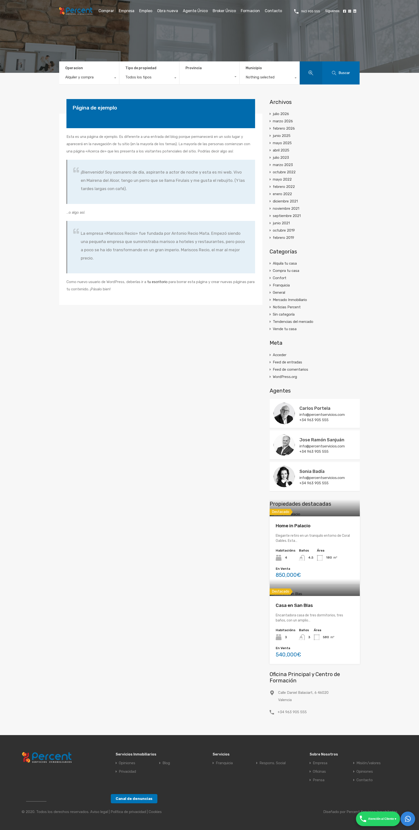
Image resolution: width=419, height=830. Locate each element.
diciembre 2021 (285, 201)
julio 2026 (281, 114)
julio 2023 (281, 157)
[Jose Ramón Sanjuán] (284, 453)
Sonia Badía (312, 471)
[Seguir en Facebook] (344, 11)
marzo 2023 (283, 165)
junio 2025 (281, 136)
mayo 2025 (282, 143)
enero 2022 (282, 194)
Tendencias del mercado (293, 321)
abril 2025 (281, 150)
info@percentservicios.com (322, 414)
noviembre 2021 (286, 208)
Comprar (106, 10)
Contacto (273, 10)
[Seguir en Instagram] (349, 11)
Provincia (193, 68)
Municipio (254, 68)
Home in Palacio (293, 525)
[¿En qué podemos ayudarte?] (408, 819)
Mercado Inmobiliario (290, 300)
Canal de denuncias (134, 798)
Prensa (318, 780)
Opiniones (127, 763)
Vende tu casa (285, 329)
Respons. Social (272, 763)
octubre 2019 (284, 230)
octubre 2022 (284, 172)
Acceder (279, 355)
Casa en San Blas (294, 605)
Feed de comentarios (290, 369)
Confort (279, 278)
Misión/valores (368, 763)
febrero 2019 (283, 237)
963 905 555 (310, 11)
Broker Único (224, 10)
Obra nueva (167, 10)
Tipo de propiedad (140, 68)
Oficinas (319, 771)
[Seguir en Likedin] (354, 11)
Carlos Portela (314, 408)
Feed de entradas (287, 362)
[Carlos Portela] (284, 422)
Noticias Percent (287, 307)
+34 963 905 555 (314, 420)
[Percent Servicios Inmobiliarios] (75, 12)
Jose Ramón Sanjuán (321, 440)
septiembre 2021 (287, 216)
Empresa (126, 10)
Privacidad (127, 771)
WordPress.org (285, 377)
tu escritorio (157, 282)
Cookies (155, 812)
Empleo (145, 10)
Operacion (74, 68)
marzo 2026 (283, 121)
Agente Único (195, 10)
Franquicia (281, 285)
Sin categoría (284, 314)
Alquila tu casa (285, 263)
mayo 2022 (282, 179)
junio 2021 (281, 223)
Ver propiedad (315, 515)
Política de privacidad (128, 812)
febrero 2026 (284, 128)
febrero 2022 (284, 186)
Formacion (250, 10)
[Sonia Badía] (284, 485)
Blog (166, 763)
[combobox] (89, 78)
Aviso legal (99, 812)
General (279, 292)
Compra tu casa (286, 270)
